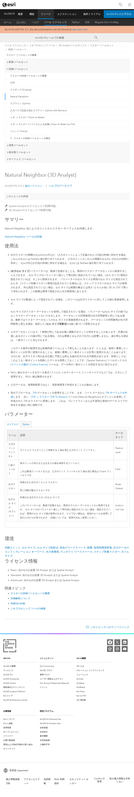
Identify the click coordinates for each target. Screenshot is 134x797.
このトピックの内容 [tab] (17, 196)
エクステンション (67, 14)
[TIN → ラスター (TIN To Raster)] (49, 396)
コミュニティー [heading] (47, 658)
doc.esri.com (80, 29)
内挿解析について (20, 598)
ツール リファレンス (55, 22)
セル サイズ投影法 (47, 547)
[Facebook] (110, 642)
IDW (12, 82)
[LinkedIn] (125, 642)
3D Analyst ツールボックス (73, 45)
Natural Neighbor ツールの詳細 (23, 236)
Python (76, 22)
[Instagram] (117, 649)
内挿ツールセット (17, 49)
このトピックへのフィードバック (109, 627)
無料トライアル (91, 14)
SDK (87, 22)
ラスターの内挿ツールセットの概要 (28, 75)
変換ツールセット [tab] (18, 62)
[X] (117, 642)
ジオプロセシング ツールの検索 (28, 608)
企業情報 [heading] (7, 711)
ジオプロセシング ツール (42, 45)
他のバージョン (33, 185)
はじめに (21, 22)
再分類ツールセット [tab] (20, 152)
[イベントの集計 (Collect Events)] (29, 364)
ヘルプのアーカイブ (60, 185)
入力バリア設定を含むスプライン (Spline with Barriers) (38, 110)
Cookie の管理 (99, 780)
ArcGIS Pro (10, 13)
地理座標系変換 (103, 547)
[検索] (120, 4)
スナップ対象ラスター (107, 551)
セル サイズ (28, 547)
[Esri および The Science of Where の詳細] (9, 646)
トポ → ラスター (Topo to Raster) (27, 117)
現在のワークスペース (73, 547)
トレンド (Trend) (18, 131)
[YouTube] (125, 649)
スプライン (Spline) (20, 103)
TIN (35, 392)
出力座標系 (52, 551)
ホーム (7, 22)
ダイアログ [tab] (12, 424)
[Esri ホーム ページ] (9, 4)
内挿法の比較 (18, 603)
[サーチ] (96, 37)
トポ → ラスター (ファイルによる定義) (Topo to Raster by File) (42, 124)
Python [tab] (26, 424)
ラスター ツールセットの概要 (21, 55)
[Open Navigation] (130, 4)
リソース (46, 14)
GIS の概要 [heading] (81, 658)
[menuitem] (20, 666)
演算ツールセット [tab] (18, 145)
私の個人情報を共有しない (119, 780)
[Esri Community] (110, 649)
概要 (20, 14)
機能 (31, 14)
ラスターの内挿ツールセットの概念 (32, 138)
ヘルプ (35, 22)
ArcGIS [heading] (6, 658)
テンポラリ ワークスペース (76, 551)
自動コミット (12, 547)
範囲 (89, 547)
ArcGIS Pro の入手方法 (118, 14)
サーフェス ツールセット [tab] (22, 159)
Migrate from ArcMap (107, 22)
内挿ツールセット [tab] (18, 69)
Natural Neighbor (19, 96)
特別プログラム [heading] (47, 711)
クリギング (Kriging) (20, 89)
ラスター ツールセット (102, 45)
